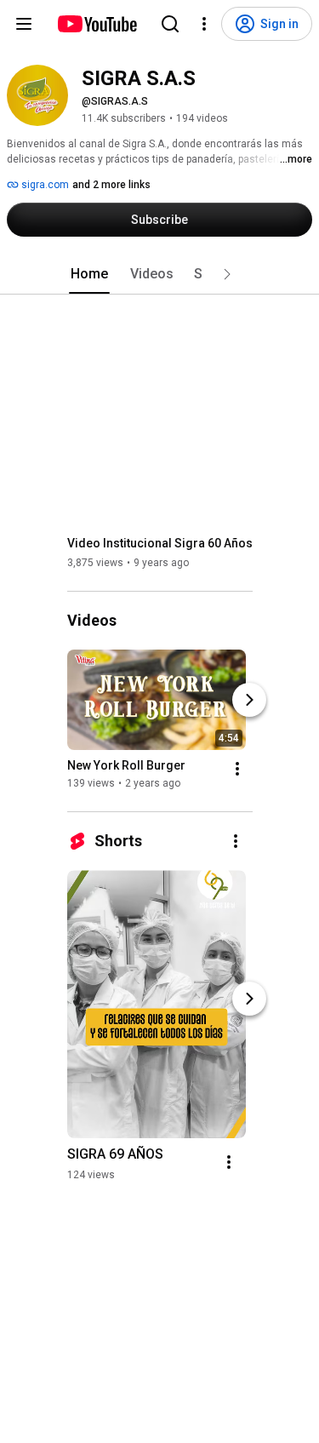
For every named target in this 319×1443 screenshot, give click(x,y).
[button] (227, 274)
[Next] (249, 700)
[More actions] (237, 769)
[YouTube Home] (96, 24)
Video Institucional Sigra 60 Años (160, 543)
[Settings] (204, 24)
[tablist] (160, 274)
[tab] (89, 274)
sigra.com (44, 185)
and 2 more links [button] (111, 185)
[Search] (170, 24)
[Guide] (24, 24)
